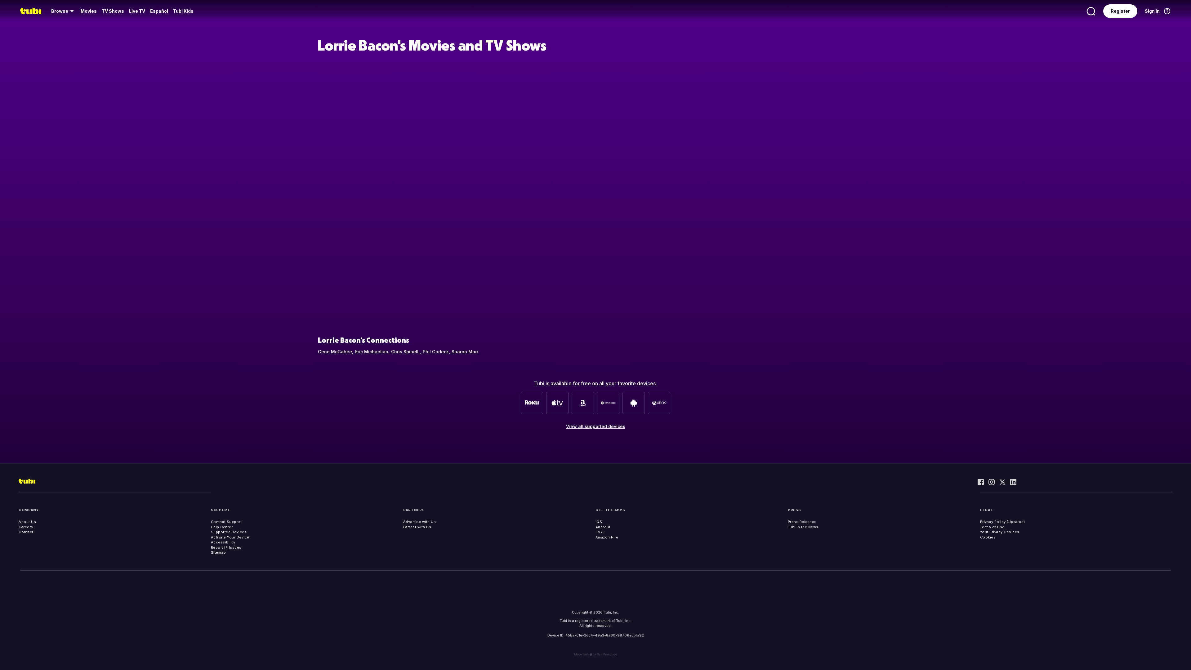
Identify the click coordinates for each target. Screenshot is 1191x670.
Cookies (988, 537)
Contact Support (226, 522)
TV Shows (113, 11)
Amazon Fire (607, 537)
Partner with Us (417, 527)
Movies (89, 11)
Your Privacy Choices (999, 532)
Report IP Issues (226, 547)
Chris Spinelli (405, 351)
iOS (599, 522)
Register (1120, 11)
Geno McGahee (335, 351)
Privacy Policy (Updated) (1002, 522)
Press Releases (802, 522)
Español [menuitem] (159, 11)
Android (603, 527)
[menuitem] (63, 11)
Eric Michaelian (371, 351)
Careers (26, 527)
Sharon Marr (465, 351)
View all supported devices (595, 426)
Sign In (1152, 11)
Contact (26, 532)
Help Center (222, 527)
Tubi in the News (803, 527)
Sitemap (218, 552)
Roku (600, 532)
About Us (27, 522)
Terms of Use (992, 527)
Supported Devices (229, 532)
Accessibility (223, 542)
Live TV (137, 11)
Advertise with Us (419, 522)
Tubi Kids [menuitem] (183, 11)
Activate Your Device (230, 537)
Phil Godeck (436, 351)
